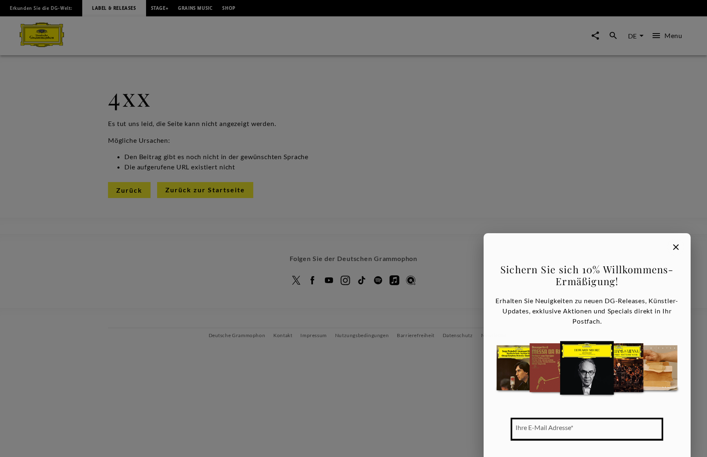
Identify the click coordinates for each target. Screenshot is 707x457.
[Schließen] (676, 247)
